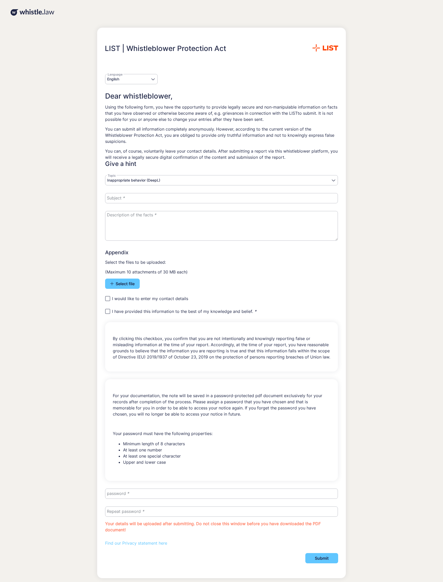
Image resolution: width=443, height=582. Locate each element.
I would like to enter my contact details (150, 299)
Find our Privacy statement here (136, 543)
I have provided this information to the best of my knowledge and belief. (184, 311)
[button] (153, 79)
